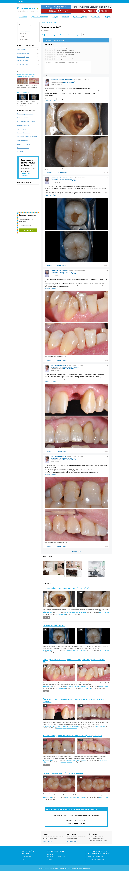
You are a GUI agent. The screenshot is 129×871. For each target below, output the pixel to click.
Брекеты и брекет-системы (25, 114)
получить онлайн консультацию (25, 174)
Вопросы (71, 35)
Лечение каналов (61, 614)
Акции (55, 17)
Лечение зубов (47, 613)
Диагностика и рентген (23, 144)
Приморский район (22, 64)
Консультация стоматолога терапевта (76, 613)
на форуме (99, 857)
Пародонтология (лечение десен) (27, 136)
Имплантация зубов (99, 726)
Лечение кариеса (104, 613)
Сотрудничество (27, 857)
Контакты (49, 859)
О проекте (50, 854)
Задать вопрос (47, 841)
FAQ (23, 859)
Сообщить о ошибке (72, 841)
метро (22, 31)
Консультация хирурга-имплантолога (66, 728)
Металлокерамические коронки (70, 726)
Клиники (23, 17)
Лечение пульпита (85, 688)
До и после (95, 17)
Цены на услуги (80, 17)
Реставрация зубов (66, 762)
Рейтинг (65, 17)
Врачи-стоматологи (39, 17)
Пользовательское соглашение (56, 857)
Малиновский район (23, 57)
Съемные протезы (22, 118)
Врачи (55, 35)
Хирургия (20, 151)
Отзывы (62, 35)
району (27, 31)
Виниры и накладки (22, 140)
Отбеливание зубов (23, 148)
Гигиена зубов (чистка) (23, 133)
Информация (46, 35)
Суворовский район (23, 53)
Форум (107, 17)
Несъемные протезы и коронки (52, 726)
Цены (78, 35)
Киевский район (21, 49)
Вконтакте (101, 859)
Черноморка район (22, 61)
